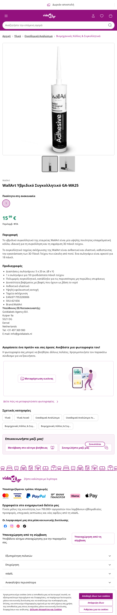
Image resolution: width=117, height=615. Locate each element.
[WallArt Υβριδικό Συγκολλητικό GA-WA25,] (58, 99)
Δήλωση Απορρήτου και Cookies (46, 609)
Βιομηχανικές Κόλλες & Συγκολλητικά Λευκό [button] (57, 426)
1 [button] (6, 203)
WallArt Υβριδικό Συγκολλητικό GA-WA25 (40, 185)
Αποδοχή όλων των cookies (96, 596)
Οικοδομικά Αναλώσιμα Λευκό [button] (81, 417)
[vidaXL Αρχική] (49, 16)
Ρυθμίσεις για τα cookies (96, 609)
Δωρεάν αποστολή (63, 4)
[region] (58, 602)
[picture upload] (82, 378)
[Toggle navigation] (6, 16)
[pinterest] (18, 526)
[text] (9, 219)
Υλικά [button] (7, 417)
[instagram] (11, 526)
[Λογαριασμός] (93, 16)
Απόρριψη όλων (96, 602)
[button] (58, 556)
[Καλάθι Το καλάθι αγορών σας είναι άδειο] (110, 16)
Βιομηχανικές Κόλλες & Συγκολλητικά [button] (21, 426)
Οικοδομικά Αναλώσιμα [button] (47, 417)
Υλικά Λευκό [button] (23, 417)
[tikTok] (24, 526)
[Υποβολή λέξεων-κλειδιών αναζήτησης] (110, 25)
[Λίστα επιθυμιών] (102, 16)
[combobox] (58, 25)
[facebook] (5, 526)
